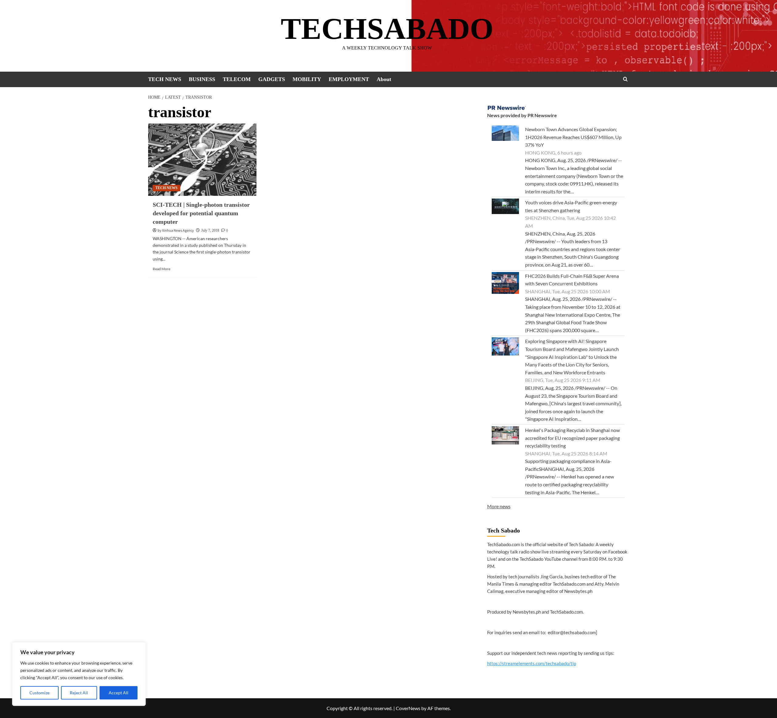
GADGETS (271, 79)
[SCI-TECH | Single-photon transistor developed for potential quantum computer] (202, 160)
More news (499, 506)
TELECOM (237, 79)
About (384, 79)
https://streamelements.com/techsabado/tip (531, 663)
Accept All (118, 692)
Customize (39, 692)
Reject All (79, 692)
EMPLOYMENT (349, 79)
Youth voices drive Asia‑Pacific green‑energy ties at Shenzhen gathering (571, 206)
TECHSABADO (387, 29)
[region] (79, 674)
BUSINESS (202, 79)
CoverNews (408, 708)
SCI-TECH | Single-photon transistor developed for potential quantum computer (201, 213)
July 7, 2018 (210, 230)
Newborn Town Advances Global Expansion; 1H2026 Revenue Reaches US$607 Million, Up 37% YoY (573, 137)
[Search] (625, 79)
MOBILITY (307, 79)
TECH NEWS (164, 79)
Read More (161, 269)
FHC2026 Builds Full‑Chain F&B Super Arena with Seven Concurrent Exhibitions (572, 280)
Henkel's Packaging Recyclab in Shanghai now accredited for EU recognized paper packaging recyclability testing (572, 437)
